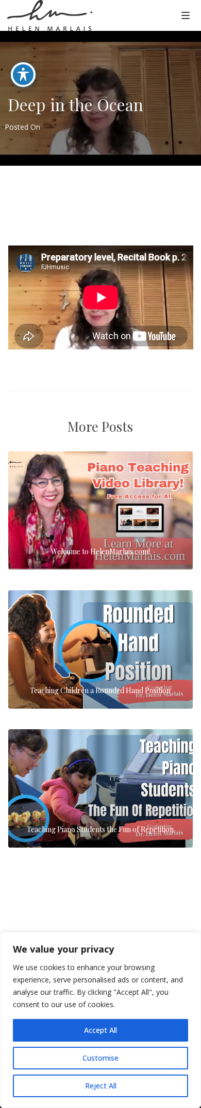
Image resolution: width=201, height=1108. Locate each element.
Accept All (100, 1030)
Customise (100, 1058)
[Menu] (185, 15)
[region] (100, 1020)
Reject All (100, 1086)
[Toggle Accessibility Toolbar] (23, 74)
